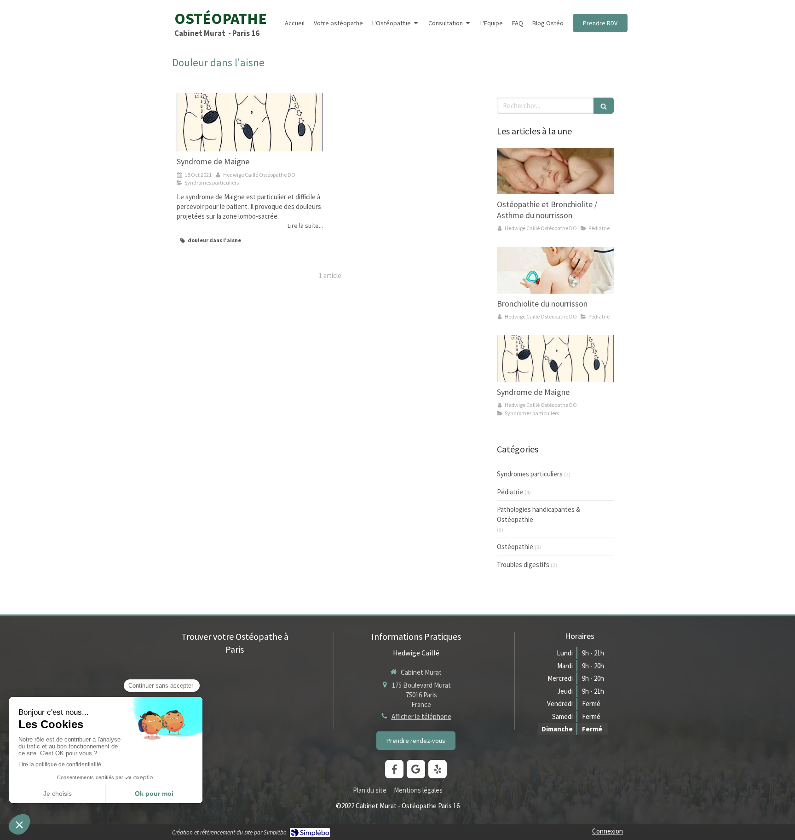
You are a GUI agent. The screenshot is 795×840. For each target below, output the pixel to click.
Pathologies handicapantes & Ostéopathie (538, 514)
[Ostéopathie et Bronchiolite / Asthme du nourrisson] (555, 171)
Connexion (607, 831)
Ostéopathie (515, 546)
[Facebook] (394, 769)
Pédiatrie (510, 491)
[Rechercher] (603, 106)
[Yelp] (437, 769)
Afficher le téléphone (421, 716)
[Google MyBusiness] (416, 769)
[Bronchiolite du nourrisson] (555, 270)
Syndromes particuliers (530, 473)
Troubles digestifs (523, 564)
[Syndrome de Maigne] (250, 122)
